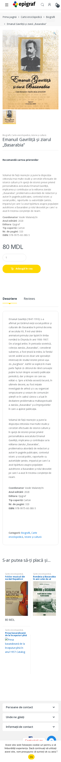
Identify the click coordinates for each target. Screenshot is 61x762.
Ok (31, 757)
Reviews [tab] (29, 299)
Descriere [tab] (10, 299)
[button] (54, 33)
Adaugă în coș (24, 268)
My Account (49, 5)
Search (42, 5)
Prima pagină (10, 17)
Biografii (50, 17)
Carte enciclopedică (31, 17)
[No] (56, 751)
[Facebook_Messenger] (51, 740)
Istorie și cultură (38, 135)
